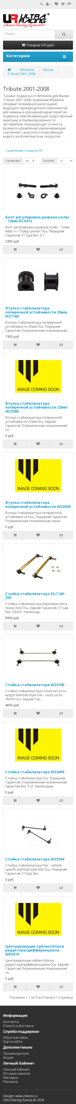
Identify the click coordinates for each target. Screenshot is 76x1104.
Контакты (11, 1021)
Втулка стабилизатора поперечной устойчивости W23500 (38, 504)
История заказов (16, 1073)
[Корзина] (62, 4)
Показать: (49, 160)
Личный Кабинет (16, 1069)
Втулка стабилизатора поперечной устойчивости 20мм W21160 (36, 312)
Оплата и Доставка (18, 1025)
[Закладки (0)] (56, 4)
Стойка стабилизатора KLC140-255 (35, 595)
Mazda (48, 70)
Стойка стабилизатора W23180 (34, 684)
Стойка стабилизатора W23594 (34, 859)
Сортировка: (12, 160)
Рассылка (10, 1081)
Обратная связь (15, 1037)
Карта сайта (12, 1041)
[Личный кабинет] (49, 4)
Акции (8, 1057)
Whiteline (27, 70)
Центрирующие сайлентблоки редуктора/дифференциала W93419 (34, 950)
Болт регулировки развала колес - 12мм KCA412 (37, 219)
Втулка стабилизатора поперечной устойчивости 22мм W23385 (36, 407)
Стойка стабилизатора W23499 (34, 771)
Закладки (10, 1077)
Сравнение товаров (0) (24, 150)
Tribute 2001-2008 (21, 74)
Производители (16, 1053)
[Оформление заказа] (69, 4)
